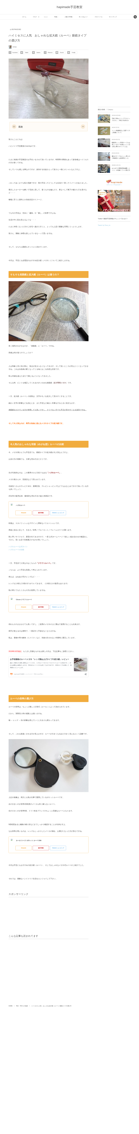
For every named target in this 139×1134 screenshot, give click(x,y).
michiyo (15, 47)
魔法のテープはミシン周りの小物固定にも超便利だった (121, 157)
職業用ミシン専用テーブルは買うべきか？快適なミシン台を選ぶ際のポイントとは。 (121, 144)
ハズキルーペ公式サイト (18, 547)
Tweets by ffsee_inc (104, 225)
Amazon (23, 513)
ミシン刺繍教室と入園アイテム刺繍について (121, 131)
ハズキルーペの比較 (16, 550)
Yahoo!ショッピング (58, 513)
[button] (83, 126)
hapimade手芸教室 (69, 7)
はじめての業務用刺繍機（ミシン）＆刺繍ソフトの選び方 (121, 169)
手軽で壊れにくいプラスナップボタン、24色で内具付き (121, 119)
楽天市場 (40, 513)
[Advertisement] (25, 914)
